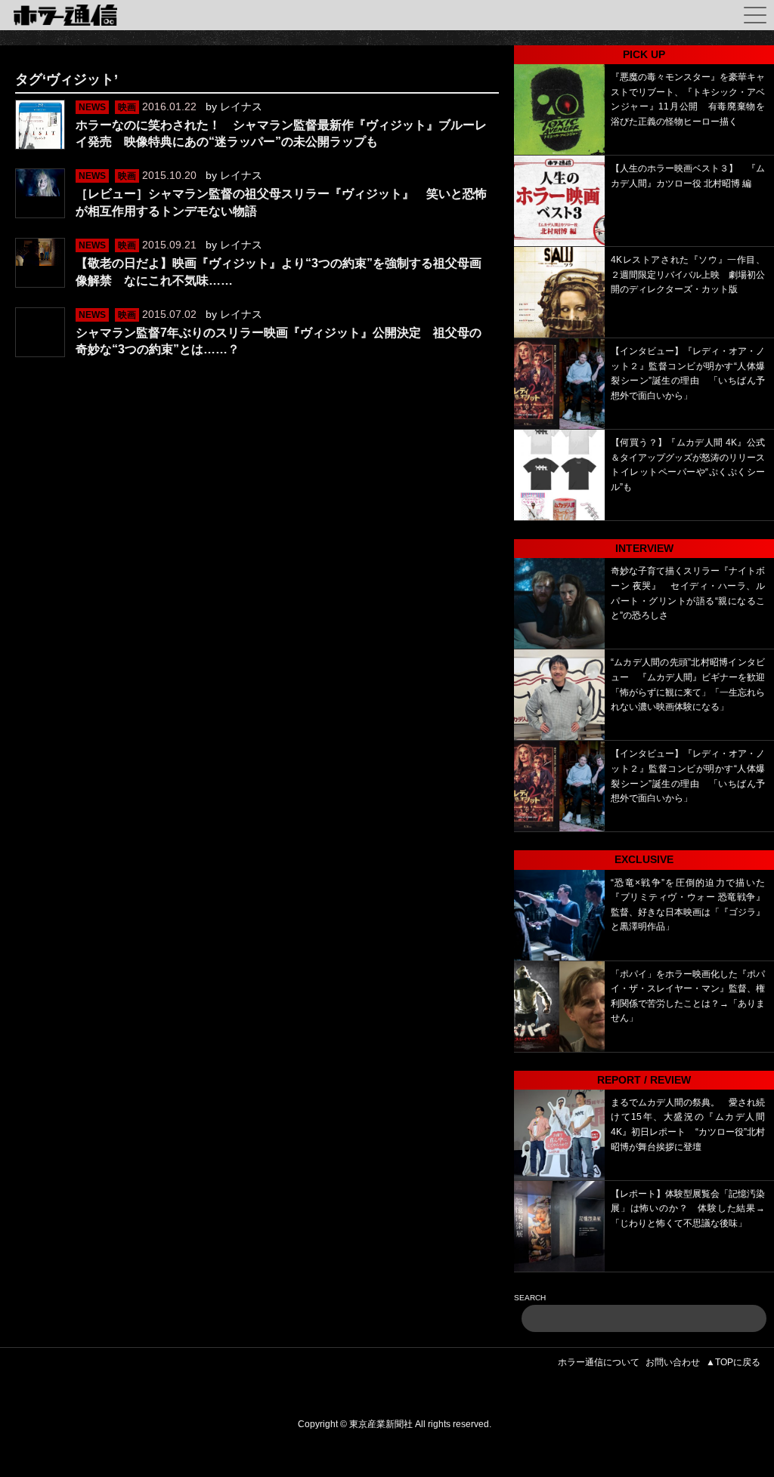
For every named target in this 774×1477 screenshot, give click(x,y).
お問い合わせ (673, 1362)
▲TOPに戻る (733, 1362)
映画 (127, 107)
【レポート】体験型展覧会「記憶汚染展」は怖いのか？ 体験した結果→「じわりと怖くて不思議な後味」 (688, 1209)
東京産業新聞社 (381, 1424)
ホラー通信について (598, 1362)
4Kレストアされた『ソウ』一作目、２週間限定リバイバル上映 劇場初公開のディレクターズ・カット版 (688, 274)
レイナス (241, 106)
